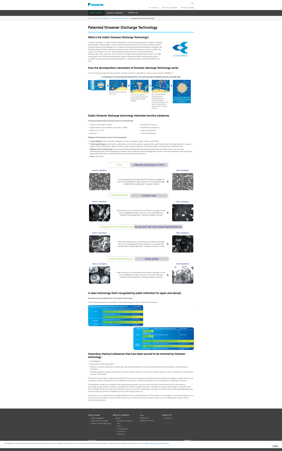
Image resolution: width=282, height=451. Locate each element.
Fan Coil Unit (121, 431)
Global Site (187, 440)
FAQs (141, 415)
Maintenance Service (147, 420)
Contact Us (154, 7)
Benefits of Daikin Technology (120, 18)
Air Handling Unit (122, 429)
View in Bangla (189, 7)
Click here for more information (159, 443)
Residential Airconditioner (125, 421)
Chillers (119, 426)
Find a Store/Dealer (171, 7)
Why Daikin (106, 18)
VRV (118, 423)
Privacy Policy (92, 440)
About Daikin (96, 13)
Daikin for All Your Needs (99, 421)
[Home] (95, 4)
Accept (275, 446)
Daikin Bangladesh (97, 418)
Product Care (144, 418)
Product (118, 418)
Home (90, 18)
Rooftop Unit (121, 434)
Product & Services (115, 13)
